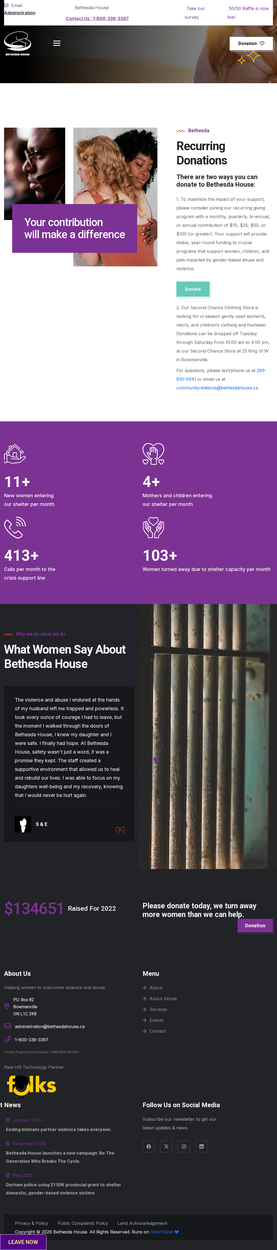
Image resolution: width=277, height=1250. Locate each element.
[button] (155, 758)
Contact (158, 1031)
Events (156, 1020)
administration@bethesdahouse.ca (50, 1026)
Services (158, 1009)
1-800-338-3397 (97, 18)
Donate (193, 289)
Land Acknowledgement (142, 1223)
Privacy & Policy (31, 1223)
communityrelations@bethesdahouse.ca (217, 387)
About (156, 987)
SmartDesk (162, 1232)
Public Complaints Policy (83, 1223)
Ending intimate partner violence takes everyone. (59, 1129)
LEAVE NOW (23, 1242)
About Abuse (163, 998)
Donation (247, 43)
